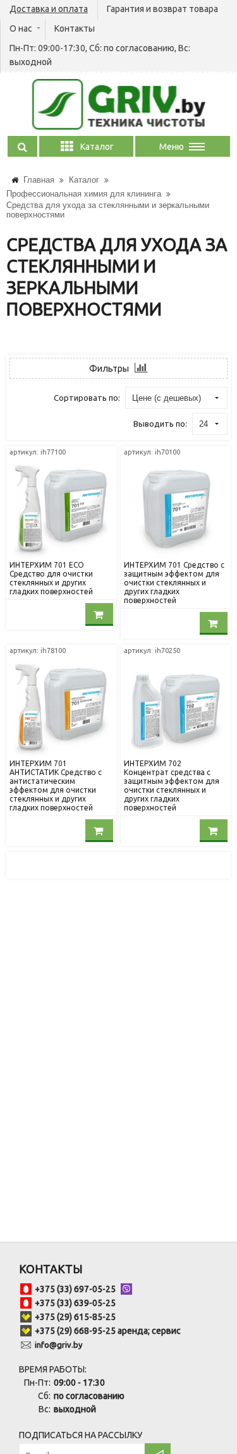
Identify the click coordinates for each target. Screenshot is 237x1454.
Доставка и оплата (48, 9)
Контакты (74, 28)
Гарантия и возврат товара (162, 9)
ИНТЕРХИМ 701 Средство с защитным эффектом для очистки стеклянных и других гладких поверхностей (174, 582)
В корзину (99, 614)
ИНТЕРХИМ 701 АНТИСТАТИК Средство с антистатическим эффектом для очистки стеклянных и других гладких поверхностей (55, 785)
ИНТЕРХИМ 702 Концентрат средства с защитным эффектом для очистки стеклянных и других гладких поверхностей (171, 785)
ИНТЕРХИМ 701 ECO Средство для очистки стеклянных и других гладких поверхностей (51, 578)
